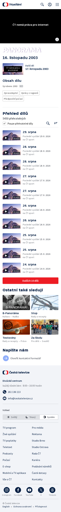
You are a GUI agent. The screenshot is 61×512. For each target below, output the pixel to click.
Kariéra (36, 460)
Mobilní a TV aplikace (14, 472)
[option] (12, 417)
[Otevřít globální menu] (57, 4)
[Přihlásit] (50, 4)
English (6, 506)
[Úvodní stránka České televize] (16, 372)
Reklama (37, 434)
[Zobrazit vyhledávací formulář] (42, 4)
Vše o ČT (7, 479)
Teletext (7, 447)
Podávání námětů (41, 466)
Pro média (37, 427)
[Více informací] (57, 39)
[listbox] (30, 417)
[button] (13, 135)
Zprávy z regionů (29, 93)
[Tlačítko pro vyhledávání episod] (48, 123)
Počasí (6, 460)
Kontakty (37, 479)
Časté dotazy (39, 472)
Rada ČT (36, 453)
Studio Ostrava (40, 447)
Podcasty (8, 453)
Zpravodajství (11, 93)
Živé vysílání (9, 434)
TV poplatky (9, 440)
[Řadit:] (55, 123)
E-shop (7, 466)
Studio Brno (38, 440)
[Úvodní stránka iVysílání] (12, 4)
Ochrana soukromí (22, 506)
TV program (9, 427)
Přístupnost (41, 506)
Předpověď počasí (13, 98)
